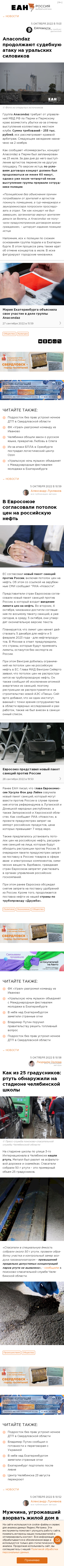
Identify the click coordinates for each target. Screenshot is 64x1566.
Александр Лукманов (46, 491)
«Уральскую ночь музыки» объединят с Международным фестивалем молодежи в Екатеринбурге (34, 465)
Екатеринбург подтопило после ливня (30, 1467)
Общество (9, 334)
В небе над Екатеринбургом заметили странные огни (28, 1014)
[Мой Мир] (55, 341)
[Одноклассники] (45, 341)
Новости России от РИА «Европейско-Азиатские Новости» (23, 7)
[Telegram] (50, 341)
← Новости (11, 16)
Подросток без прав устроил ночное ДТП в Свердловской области (34, 419)
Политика (9, 909)
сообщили (51, 1268)
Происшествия (12, 1353)
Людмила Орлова (49, 1062)
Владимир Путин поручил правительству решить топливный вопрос (32, 1026)
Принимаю (32, 1560)
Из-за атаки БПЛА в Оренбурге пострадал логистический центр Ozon (31, 451)
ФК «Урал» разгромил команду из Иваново (32, 429)
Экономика (23, 909)
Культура (23, 334)
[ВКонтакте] (40, 341)
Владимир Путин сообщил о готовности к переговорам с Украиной (28, 1446)
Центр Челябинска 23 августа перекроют (29, 1477)
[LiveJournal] (59, 341)
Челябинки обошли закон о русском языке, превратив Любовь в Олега (33, 439)
